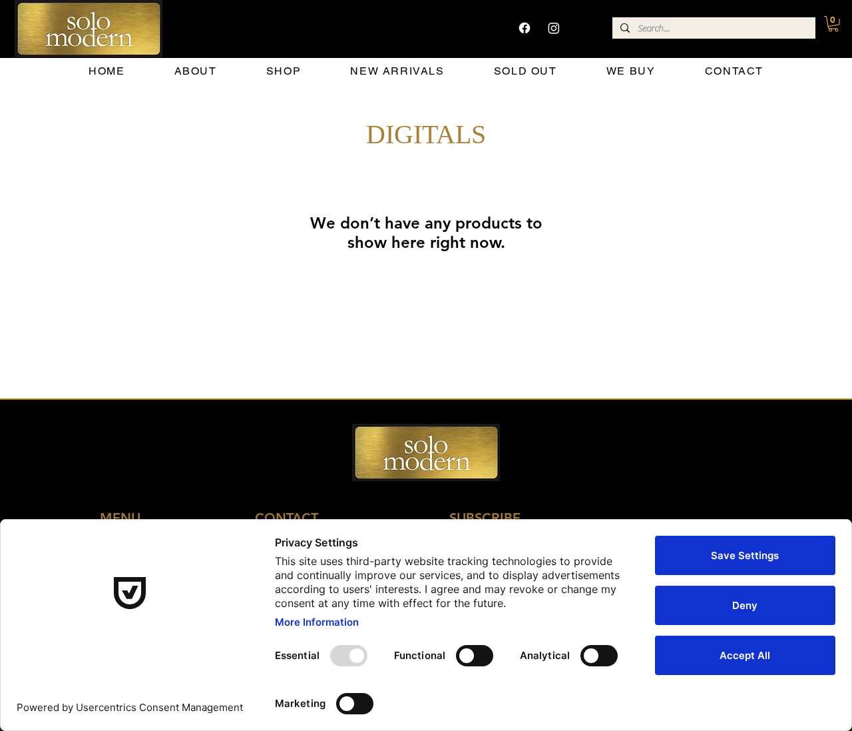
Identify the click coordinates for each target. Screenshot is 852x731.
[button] (833, 24)
